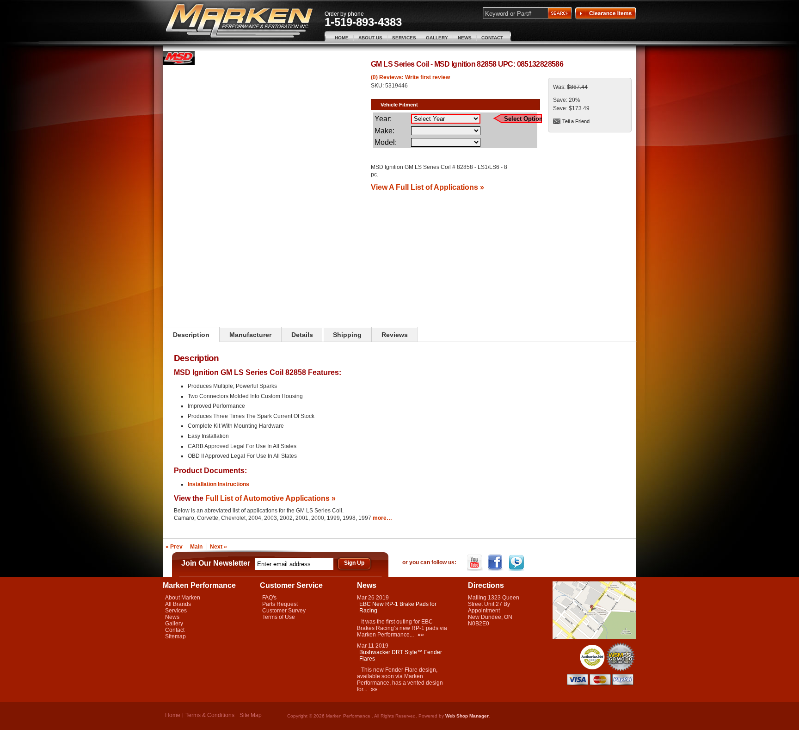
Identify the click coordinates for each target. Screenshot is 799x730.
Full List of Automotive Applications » (270, 498)
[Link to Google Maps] (594, 637)
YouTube (475, 563)
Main (196, 546)
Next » (218, 546)
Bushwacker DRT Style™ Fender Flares (400, 655)
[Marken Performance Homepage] (239, 21)
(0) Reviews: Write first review (410, 77)
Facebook (496, 563)
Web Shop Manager (467, 715)
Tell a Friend (576, 121)
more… (382, 518)
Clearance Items (605, 13)
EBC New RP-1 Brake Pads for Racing (397, 607)
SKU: (378, 85)
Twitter (517, 563)
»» (421, 634)
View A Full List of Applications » (427, 187)
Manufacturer (250, 334)
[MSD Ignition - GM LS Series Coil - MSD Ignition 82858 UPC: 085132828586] (179, 63)
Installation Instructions (218, 484)
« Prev (174, 546)
